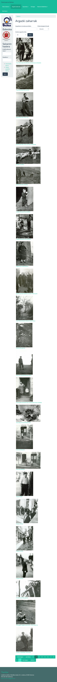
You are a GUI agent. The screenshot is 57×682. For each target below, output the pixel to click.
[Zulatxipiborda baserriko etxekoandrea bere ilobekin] (35, 389)
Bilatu (30, 34)
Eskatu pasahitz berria (8, 69)
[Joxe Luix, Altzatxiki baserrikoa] (35, 362)
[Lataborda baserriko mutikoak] (35, 226)
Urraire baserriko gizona (22, 597)
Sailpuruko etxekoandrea (22, 266)
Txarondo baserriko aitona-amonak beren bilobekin (28, 62)
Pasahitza (5, 57)
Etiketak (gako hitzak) (43, 26)
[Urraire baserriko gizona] (35, 589)
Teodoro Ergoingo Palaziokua (23, 652)
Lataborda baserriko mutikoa (23, 212)
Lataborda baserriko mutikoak (23, 239)
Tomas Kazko (19, 496)
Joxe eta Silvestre (20, 449)
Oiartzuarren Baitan (7, 2)
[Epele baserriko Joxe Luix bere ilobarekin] (35, 131)
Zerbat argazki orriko (20, 32)
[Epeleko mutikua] (35, 155)
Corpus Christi (19, 524)
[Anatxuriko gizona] (35, 335)
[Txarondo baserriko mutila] (35, 77)
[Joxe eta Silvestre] (35, 437)
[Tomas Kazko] (35, 484)
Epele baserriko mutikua (22, 184)
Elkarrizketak (5, 6)
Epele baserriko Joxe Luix (22, 117)
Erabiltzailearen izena (7, 50)
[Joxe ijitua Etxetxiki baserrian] (35, 413)
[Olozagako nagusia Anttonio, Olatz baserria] (35, 612)
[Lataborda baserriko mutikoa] (35, 199)
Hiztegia (33, 6)
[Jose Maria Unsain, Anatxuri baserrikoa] (35, 308)
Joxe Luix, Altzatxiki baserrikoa (23, 375)
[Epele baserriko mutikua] (35, 175)
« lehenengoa (20, 657)
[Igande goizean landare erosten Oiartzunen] (35, 281)
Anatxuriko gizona (20, 348)
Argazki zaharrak (16, 6)
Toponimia (25, 6)
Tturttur (4, 672)
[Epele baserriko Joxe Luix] (35, 104)
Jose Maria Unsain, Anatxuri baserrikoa (25, 321)
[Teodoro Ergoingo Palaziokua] (35, 639)
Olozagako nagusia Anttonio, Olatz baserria (27, 625)
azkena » (33, 660)
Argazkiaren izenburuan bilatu (23, 26)
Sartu (5, 74)
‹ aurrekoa (27, 657)
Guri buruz (4, 11)
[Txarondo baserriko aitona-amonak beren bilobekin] (35, 50)
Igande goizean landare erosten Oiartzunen (26, 293)
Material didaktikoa (42, 6)
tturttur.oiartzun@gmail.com (8, 678)
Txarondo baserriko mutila (22, 90)
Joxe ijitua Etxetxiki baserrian (23, 422)
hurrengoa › (25, 660)
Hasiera (18, 16)
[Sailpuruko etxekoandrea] (35, 253)
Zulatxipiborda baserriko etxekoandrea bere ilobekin (29, 402)
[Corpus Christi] (35, 511)
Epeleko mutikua (20, 164)
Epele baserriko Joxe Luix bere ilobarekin (26, 144)
